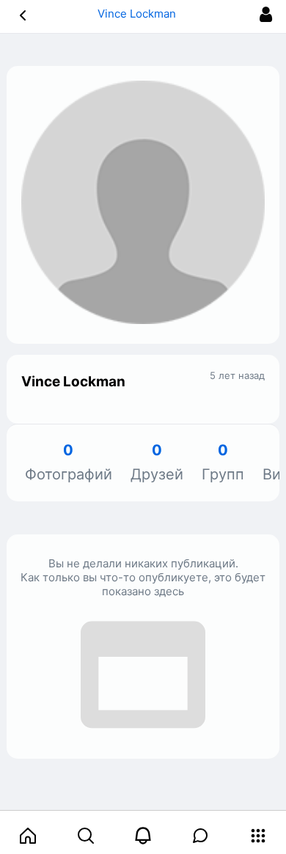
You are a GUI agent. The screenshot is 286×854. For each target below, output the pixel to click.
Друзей (157, 463)
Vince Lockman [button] (138, 14)
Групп (223, 463)
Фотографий (68, 463)
